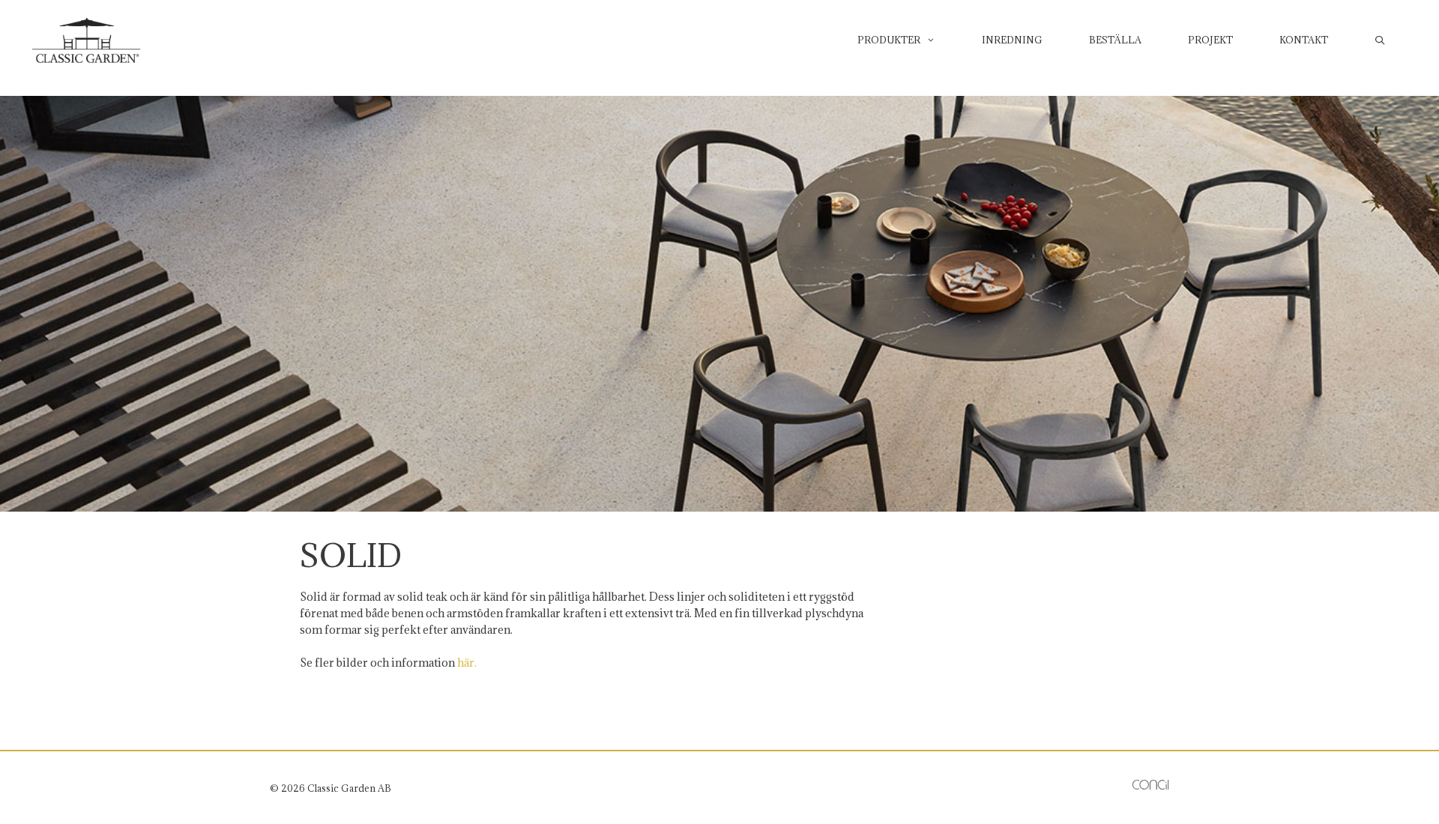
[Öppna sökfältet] (1380, 39)
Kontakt (1303, 40)
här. (467, 662)
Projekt (1210, 40)
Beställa (1115, 40)
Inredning (1012, 40)
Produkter (888, 40)
